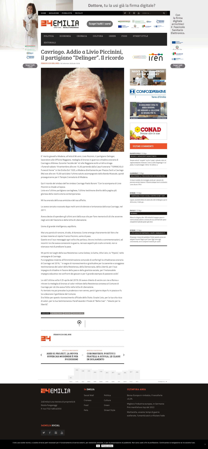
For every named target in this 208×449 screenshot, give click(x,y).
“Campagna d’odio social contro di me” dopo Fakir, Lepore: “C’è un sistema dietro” (149, 196)
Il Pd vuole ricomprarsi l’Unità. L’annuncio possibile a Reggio (149, 233)
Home (43, 13)
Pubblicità (67, 13)
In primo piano (57, 313)
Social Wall (89, 395)
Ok (98, 446)
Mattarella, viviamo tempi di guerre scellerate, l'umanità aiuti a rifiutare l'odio (146, 413)
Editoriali (50, 42)
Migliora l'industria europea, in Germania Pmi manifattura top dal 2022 (145, 405)
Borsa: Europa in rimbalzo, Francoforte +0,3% (144, 397)
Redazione (54, 13)
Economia (65, 35)
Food (124, 35)
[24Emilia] (60, 24)
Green (112, 35)
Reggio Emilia (78, 313)
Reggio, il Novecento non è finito (143, 156)
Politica (49, 35)
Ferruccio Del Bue (50, 63)
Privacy (79, 13)
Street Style (140, 35)
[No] (205, 444)
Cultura (98, 35)
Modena (68, 313)
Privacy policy (107, 446)
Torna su (161, 381)
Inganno (134, 213)
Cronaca (82, 35)
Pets (86, 410)
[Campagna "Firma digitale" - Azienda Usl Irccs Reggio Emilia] (124, 28)
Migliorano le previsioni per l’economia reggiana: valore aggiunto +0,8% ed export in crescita (149, 176)
